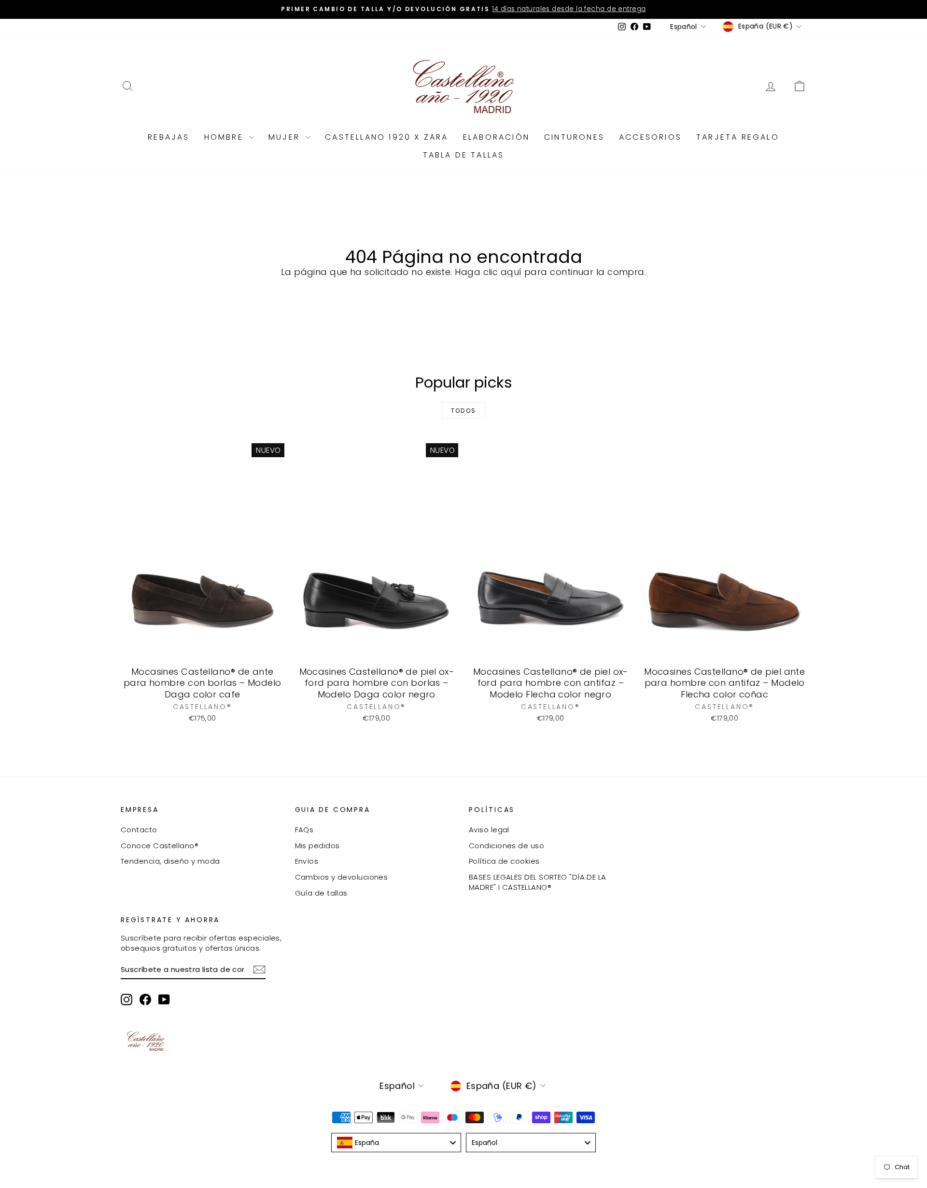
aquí (511, 272)
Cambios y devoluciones (341, 877)
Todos (464, 410)
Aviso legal (489, 830)
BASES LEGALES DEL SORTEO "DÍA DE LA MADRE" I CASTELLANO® (537, 882)
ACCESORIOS (650, 137)
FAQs (304, 830)
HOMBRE (225, 137)
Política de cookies (504, 861)
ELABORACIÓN (496, 137)
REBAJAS (168, 137)
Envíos (307, 861)
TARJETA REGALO (737, 137)
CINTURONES (574, 137)
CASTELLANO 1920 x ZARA (386, 137)
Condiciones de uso (506, 845)
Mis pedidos (317, 845)
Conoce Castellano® (159, 845)
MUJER (285, 137)
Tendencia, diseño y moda (170, 861)
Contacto (139, 830)
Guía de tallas (321, 893)
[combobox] (396, 1142)
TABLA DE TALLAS (464, 154)
